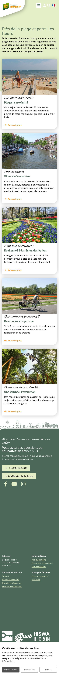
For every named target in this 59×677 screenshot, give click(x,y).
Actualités (36, 579)
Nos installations (39, 566)
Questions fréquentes (11, 583)
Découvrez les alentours (42, 563)
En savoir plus (15, 125)
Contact (5, 576)
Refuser (48, 670)
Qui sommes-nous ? (40, 576)
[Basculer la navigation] (38, 5)
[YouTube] (14, 484)
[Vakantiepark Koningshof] (12, 6)
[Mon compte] (44, 5)
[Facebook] (5, 484)
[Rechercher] (48, 5)
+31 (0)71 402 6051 (17, 468)
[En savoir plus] (29, 77)
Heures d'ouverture (10, 579)
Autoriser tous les (11, 670)
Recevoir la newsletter (12, 586)
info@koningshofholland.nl (21, 476)
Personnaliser (29, 670)
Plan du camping (39, 559)
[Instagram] (23, 484)
